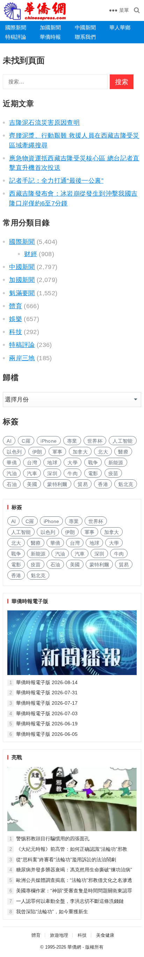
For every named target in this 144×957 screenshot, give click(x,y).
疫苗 (113, 473)
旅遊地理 (59, 935)
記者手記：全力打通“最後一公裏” (56, 180)
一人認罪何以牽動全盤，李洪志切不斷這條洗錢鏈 (70, 901)
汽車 (32, 473)
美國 (32, 484)
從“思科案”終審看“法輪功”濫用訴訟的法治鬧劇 (66, 859)
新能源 (115, 462)
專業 (72, 441)
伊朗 (37, 452)
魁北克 (125, 484)
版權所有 (94, 947)
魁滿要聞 (22, 293)
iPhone (49, 441)
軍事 (57, 452)
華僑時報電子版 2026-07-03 (47, 713)
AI (9, 441)
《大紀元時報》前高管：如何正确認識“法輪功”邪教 (71, 849)
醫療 (123, 452)
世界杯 (94, 441)
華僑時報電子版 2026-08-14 (47, 682)
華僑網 (74, 947)
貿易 (83, 484)
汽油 (12, 473)
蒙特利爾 (57, 484)
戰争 (93, 462)
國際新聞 (15, 27)
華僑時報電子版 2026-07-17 (47, 703)
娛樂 (15, 319)
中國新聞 (85, 27)
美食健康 (105, 935)
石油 (12, 484)
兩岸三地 (22, 358)
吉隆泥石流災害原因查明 (44, 122)
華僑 (12, 462)
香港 (103, 484)
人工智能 (122, 441)
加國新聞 (50, 27)
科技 (15, 331)
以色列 (14, 452)
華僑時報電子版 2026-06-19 (47, 723)
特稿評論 (15, 37)
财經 (30, 254)
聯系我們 (85, 37)
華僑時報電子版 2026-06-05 (47, 734)
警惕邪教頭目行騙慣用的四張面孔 (52, 838)
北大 (103, 452)
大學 (72, 462)
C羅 (26, 441)
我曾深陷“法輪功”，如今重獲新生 (52, 911)
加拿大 (80, 452)
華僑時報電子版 (30, 601)
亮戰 (17, 757)
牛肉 (72, 473)
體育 (15, 306)
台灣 (32, 462)
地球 (52, 462)
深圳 (52, 473)
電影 (93, 473)
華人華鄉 (119, 27)
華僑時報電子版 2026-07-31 (47, 692)
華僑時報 (50, 37)
